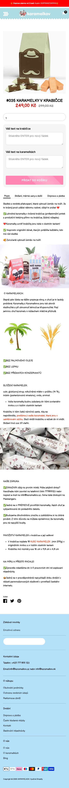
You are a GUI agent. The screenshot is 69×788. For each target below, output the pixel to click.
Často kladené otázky (14, 720)
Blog (5, 758)
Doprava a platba (56, 196)
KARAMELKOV (23, 779)
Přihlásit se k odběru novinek (24, 641)
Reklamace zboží (12, 698)
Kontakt (7, 725)
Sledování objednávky (14, 730)
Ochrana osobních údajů (15, 693)
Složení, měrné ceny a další (28, 196)
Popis (7, 196)
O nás (6, 748)
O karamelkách (11, 753)
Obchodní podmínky (13, 688)
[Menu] (6, 14)
